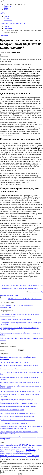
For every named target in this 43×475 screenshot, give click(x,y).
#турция (24, 457)
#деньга (13, 450)
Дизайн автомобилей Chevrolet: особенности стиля (17, 420)
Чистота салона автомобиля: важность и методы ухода (18, 403)
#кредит (9, 295)
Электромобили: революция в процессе (13, 423)
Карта (6, 9)
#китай (2, 452)
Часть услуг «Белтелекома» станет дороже (14, 362)
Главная (6, 16)
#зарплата (31, 449)
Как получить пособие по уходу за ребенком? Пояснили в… (20, 365)
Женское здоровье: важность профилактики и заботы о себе (20, 391)
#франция (32, 457)
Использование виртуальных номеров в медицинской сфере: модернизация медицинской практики (21, 427)
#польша (3, 456)
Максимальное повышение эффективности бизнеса (17, 413)
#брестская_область (8, 447)
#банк (16, 445)
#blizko (2, 445)
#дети (17, 450)
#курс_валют (26, 452)
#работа (29, 456)
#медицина (37, 452)
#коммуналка (8, 452)
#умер (27, 458)
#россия (35, 456)
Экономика (8, 20)
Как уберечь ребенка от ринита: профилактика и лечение (19, 382)
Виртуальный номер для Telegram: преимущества (17, 416)
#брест (1, 447)
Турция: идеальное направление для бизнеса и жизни (18, 406)
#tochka (8, 445)
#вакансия (16, 447)
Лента (6, 8)
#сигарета (3, 458)
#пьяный (24, 456)
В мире (6, 18)
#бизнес (34, 445)
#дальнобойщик (5, 450)
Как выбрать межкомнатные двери (12, 410)
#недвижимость (11, 453)
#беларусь (3, 295)
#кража (13, 451)
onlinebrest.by (38, 292)
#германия (23, 447)
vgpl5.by (3, 13)
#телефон (13, 458)
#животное (23, 450)
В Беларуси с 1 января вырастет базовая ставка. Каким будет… (21, 285)
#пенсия (15, 295)
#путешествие (17, 456)
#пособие (10, 456)
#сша (8, 458)
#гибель (30, 447)
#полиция (35, 453)
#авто (13, 445)
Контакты (7, 6)
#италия (40, 450)
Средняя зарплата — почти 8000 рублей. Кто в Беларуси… (20, 288)
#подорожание (27, 454)
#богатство (39, 445)
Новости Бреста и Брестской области (12, 23)
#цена (36, 458)
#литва (32, 452)
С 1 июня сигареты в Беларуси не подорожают (16, 369)
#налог (2, 454)
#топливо (18, 458)
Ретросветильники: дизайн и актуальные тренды (16, 399)
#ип (37, 450)
